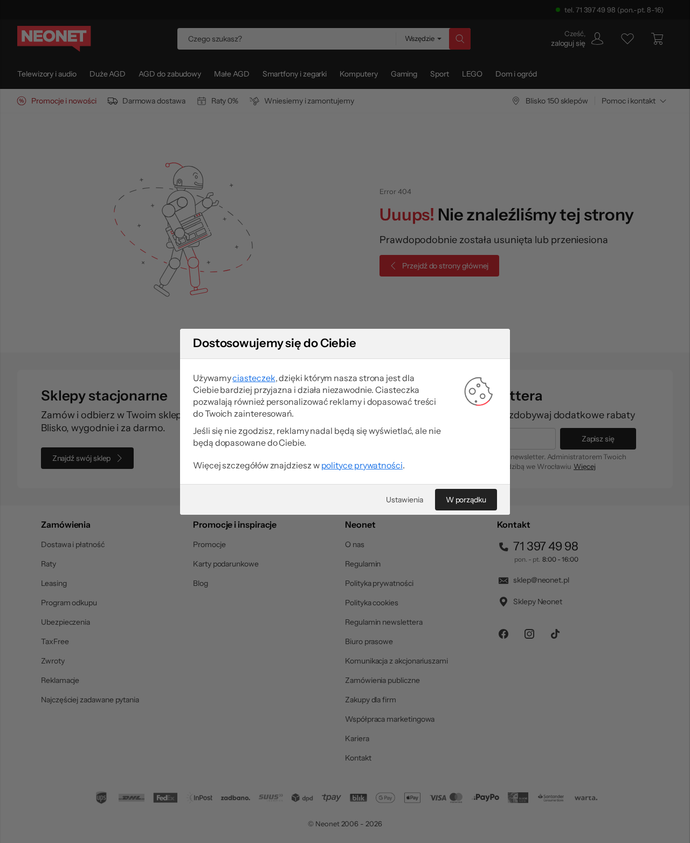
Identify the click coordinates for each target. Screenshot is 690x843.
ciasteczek (253, 377)
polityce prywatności (362, 465)
